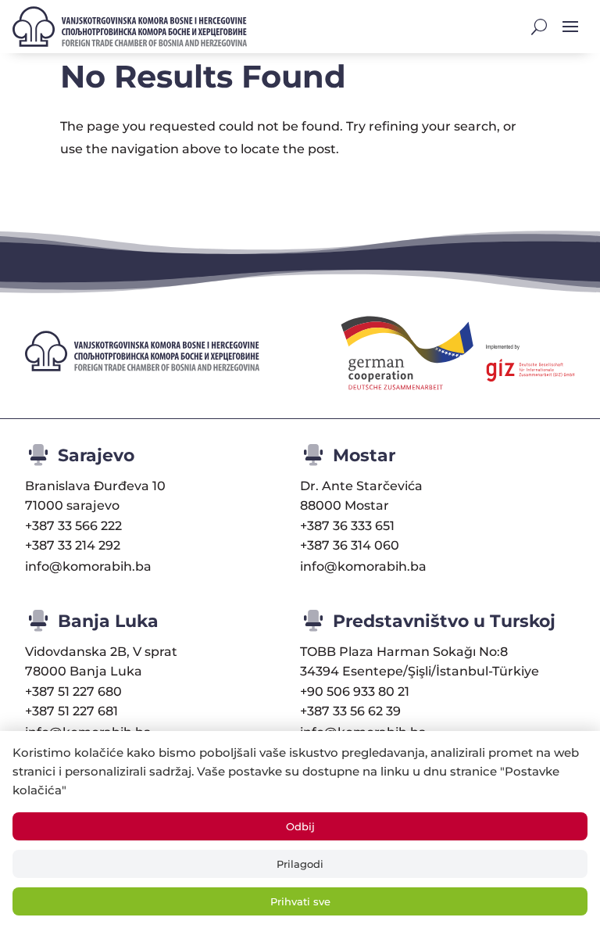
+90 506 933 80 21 (354, 691)
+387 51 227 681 (71, 711)
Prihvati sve (300, 901)
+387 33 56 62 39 (350, 711)
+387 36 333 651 (347, 525)
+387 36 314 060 (349, 545)
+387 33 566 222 (73, 525)
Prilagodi (300, 864)
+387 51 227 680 (73, 691)
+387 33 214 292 (72, 545)
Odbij (300, 826)
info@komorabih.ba (88, 566)
